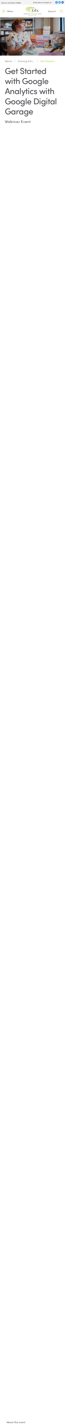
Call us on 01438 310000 (11, 3)
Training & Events (26, 61)
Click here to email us (42, 2)
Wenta (8, 61)
